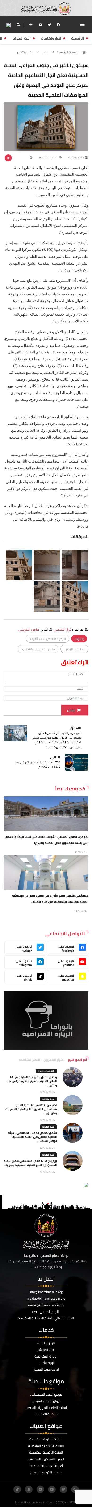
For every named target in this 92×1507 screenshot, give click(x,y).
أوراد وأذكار (46, 1363)
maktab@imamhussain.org (46, 1298)
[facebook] (58, 25)
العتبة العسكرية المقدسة (46, 1459)
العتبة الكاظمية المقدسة (46, 1446)
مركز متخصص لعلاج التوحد (47, 639)
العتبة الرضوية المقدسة (46, 1452)
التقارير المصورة (46, 1071)
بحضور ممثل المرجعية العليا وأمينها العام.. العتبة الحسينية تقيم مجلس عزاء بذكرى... (31, 1081)
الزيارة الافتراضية (46, 1356)
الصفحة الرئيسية (68, 52)
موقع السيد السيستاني (46, 1394)
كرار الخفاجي (62, 629)
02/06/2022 (76, 157)
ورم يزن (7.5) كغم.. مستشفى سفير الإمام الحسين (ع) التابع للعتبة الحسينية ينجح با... (30, 1163)
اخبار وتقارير (25, 52)
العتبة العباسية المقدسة (46, 1466)
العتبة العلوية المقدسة (46, 1439)
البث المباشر (46, 1350)
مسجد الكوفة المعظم (46, 1472)
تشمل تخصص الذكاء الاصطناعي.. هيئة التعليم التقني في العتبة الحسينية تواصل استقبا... (32, 1137)
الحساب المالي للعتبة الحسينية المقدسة (46, 1318)
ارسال (71, 710)
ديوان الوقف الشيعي (46, 1401)
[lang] (8, 24)
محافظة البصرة (74, 649)
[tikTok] (17, 1489)
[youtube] (40, 25)
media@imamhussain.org (46, 1305)
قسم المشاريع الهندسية (38, 649)
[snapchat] (29, 1489)
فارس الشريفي (28, 629)
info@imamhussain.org (46, 1292)
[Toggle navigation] (82, 24)
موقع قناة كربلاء (46, 1414)
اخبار (45, 52)
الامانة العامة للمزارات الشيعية (46, 1408)
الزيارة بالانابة (46, 1343)
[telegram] (40, 1489)
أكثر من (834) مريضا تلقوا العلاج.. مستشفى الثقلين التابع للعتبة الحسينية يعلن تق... (31, 1109)
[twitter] (50, 25)
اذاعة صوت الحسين (46, 1369)
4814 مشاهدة (48, 157)
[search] (18, 24)
